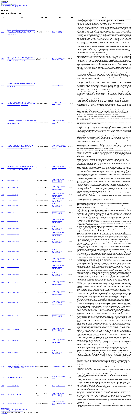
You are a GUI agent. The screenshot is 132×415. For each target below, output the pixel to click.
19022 (2, 241)
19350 (2, 352)
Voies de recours (59, 59)
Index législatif (23, 5)
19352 (2, 341)
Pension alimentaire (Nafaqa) (57, 181)
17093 (2, 168)
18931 (2, 205)
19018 (2, 259)
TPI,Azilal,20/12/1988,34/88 (14, 394)
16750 (2, 122)
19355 (2, 329)
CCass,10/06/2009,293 (13, 274)
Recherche (3, 5)
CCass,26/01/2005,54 (12, 315)
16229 (2, 103)
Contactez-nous (19, 6)
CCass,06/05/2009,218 (13, 234)
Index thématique (16, 5)
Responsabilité (58, 32)
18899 (2, 200)
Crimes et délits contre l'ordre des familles (59, 103)
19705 (2, 366)
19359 (2, 302)
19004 (2, 228)
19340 (2, 292)
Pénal (53, 103)
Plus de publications (5, 408)
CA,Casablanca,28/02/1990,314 (15, 403)
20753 (2, 394)
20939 (2, 403)
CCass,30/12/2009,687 (13, 292)
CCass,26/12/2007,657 (13, 212)
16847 (2, 146)
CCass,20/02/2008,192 (13, 386)
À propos (3, 6)
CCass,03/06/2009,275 (13, 241)
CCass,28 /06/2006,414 (13, 259)
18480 (2, 180)
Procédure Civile (56, 366)
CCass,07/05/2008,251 (13, 180)
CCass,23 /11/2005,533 (13, 329)
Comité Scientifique (10, 6)
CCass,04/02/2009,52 (12, 195)
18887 (2, 195)
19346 (2, 282)
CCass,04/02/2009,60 (12, 200)
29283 (2, 85)
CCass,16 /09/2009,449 (13, 267)
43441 (2, 59)
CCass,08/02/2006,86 (12, 187)
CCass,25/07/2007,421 (13, 341)
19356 (2, 315)
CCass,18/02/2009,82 (12, 205)
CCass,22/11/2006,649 (12, 282)
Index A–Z (8, 5)
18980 (2, 212)
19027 (2, 267)
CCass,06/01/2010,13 (12, 352)
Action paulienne (59, 85)
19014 (2, 251)
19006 (2, 221)
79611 (2, 32)
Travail (53, 386)
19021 (2, 234)
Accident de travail (60, 386)
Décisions (63, 366)
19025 (2, 274)
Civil (53, 85)
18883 (2, 187)
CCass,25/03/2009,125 (13, 228)
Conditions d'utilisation (32, 412)
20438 (2, 386)
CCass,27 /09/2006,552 (13, 251)
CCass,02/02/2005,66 (12, 302)
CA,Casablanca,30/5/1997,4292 (15, 377)
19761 (2, 377)
